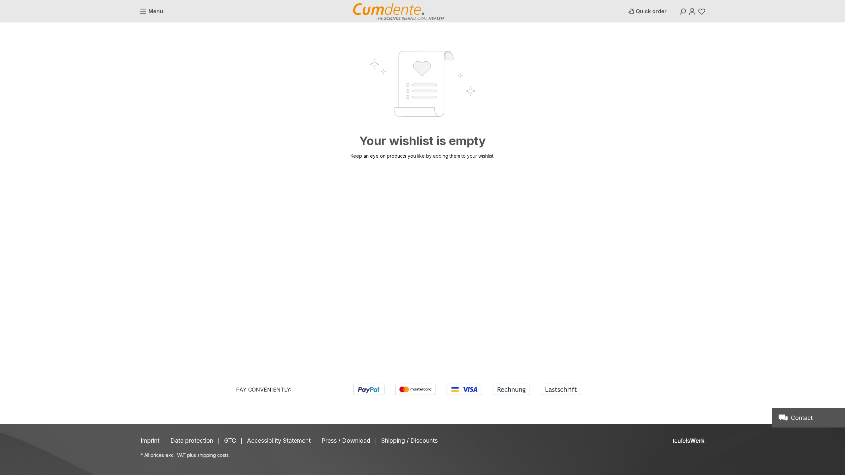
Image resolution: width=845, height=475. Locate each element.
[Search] (683, 11)
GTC (230, 441)
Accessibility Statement (279, 441)
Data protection (191, 441)
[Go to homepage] (398, 11)
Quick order (651, 11)
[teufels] (688, 440)
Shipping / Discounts (409, 441)
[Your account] (693, 11)
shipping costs (213, 455)
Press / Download (345, 441)
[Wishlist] (702, 11)
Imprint (150, 441)
